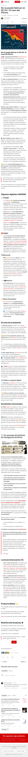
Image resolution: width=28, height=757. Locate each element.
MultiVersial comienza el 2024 (8, 723)
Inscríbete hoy (22, 529)
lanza (18, 352)
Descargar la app (20, 751)
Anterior (5, 661)
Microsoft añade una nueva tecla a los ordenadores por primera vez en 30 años (10, 701)
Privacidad (14, 746)
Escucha (24, 18)
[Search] (25, 695)
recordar (22, 325)
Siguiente (23, 661)
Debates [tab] (14, 695)
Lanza (8, 222)
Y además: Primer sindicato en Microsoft (10, 713)
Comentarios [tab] (4, 670)
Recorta (8, 200)
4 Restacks (16, 652)
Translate (3, 5)
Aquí (2, 616)
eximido (21, 395)
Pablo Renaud (7, 683)
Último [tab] (9, 695)
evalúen (19, 347)
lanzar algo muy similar (15, 273)
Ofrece (8, 211)
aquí (8, 363)
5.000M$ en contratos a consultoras (12, 220)
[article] (14, 702)
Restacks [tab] (10, 670)
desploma (12, 383)
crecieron (16, 419)
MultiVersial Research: (20, 425)
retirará (14, 337)
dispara (8, 407)
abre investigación (20, 358)
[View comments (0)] (8, 705)
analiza (19, 577)
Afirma (8, 301)
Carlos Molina (7, 17)
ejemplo (7, 590)
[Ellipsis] (26, 683)
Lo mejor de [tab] (4, 695)
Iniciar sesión (24, 1)
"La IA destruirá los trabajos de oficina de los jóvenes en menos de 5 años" (10, 710)
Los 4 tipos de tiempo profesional (10, 699)
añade (22, 311)
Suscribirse (17, 1)
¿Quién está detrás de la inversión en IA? (10, 720)
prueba (10, 366)
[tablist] (7, 671)
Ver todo (4, 729)
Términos (20, 746)
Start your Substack (9, 751)
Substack (7, 754)
